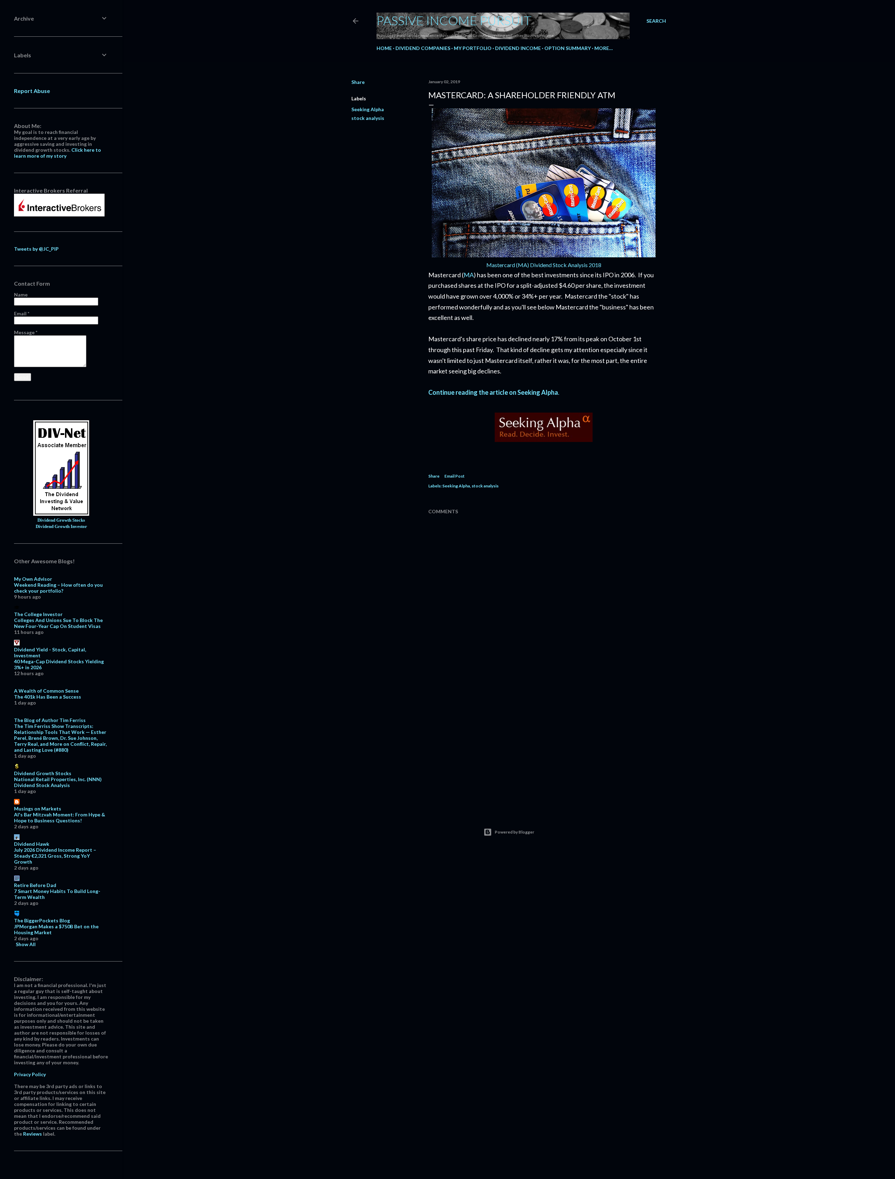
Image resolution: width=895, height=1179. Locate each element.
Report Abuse (32, 90)
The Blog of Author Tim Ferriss (50, 720)
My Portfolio (473, 48)
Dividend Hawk (31, 844)
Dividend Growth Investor (61, 526)
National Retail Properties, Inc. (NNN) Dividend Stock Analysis (58, 782)
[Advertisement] (543, 744)
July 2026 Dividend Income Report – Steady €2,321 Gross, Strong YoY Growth (55, 856)
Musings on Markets (37, 809)
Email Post (454, 476)
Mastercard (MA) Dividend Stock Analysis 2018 (543, 265)
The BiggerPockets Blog (42, 920)
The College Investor (38, 614)
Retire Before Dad (35, 885)
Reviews (32, 1134)
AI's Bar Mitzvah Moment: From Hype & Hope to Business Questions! (59, 817)
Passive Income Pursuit (454, 20)
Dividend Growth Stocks (61, 520)
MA (469, 275)
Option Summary (567, 48)
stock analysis (367, 118)
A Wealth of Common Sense (46, 691)
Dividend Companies (422, 48)
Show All (26, 944)
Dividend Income (518, 48)
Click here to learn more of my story (57, 153)
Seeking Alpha (367, 109)
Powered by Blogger (514, 832)
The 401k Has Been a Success (47, 697)
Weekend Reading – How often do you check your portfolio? (58, 588)
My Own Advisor (33, 579)
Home (384, 48)
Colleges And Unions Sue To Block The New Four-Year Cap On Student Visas (58, 623)
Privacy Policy (30, 1074)
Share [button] (358, 82)
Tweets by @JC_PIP (36, 249)
